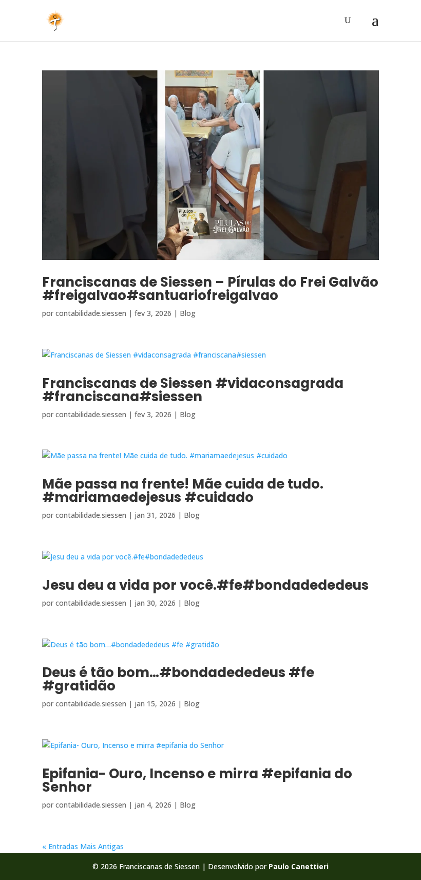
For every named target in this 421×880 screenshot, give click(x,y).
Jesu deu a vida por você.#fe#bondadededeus (205, 585)
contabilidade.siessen (90, 313)
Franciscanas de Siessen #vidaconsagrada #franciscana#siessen (192, 390)
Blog (188, 313)
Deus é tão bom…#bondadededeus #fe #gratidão (178, 679)
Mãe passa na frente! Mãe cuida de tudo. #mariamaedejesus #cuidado (182, 491)
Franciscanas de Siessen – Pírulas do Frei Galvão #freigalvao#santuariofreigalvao (210, 289)
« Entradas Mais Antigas (83, 846)
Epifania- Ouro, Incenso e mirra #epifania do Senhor (197, 780)
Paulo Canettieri (299, 866)
